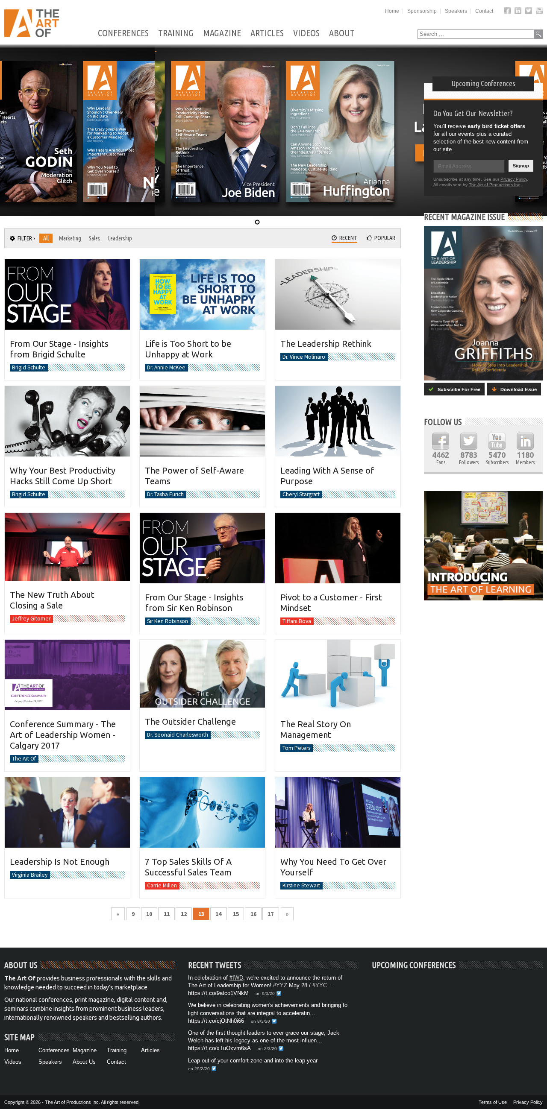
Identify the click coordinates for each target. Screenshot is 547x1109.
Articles (267, 33)
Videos (306, 33)
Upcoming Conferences (483, 83)
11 (167, 914)
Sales (94, 238)
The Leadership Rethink (325, 343)
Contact (484, 11)
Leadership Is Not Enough (59, 861)
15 (236, 914)
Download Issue (517, 389)
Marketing (70, 238)
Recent (347, 237)
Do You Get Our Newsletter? (473, 113)
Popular (383, 237)
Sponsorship (422, 11)
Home (392, 11)
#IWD (236, 977)
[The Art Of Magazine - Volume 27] (483, 303)
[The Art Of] (31, 34)
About (342, 33)
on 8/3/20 (260, 1021)
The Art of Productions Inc (494, 184)
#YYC (319, 985)
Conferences (123, 33)
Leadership (120, 238)
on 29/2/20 (199, 1068)
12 (184, 914)
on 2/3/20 (267, 1048)
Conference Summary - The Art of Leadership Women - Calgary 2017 (63, 734)
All (46, 238)
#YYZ (280, 985)
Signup (521, 165)
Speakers (456, 11)
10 (149, 914)
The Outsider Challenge (190, 721)
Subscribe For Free (457, 389)
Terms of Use (493, 1102)
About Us (84, 1062)
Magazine (222, 33)
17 (271, 914)
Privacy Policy (513, 179)
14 (218, 914)
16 (253, 914)
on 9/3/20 (265, 993)
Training (176, 33)
